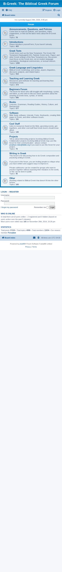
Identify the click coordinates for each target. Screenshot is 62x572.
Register (14, 192)
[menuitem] (8, 10)
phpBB (22, 244)
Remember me (40, 207)
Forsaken (12, 233)
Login (4, 192)
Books (12, 102)
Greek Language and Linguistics (26, 67)
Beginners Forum (18, 89)
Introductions (16, 42)
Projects (13, 136)
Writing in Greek (17, 153)
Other (12, 178)
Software (13, 113)
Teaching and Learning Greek (24, 78)
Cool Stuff (14, 124)
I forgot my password (9, 207)
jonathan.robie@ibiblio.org (19, 145)
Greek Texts (15, 51)
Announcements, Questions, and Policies (30, 29)
